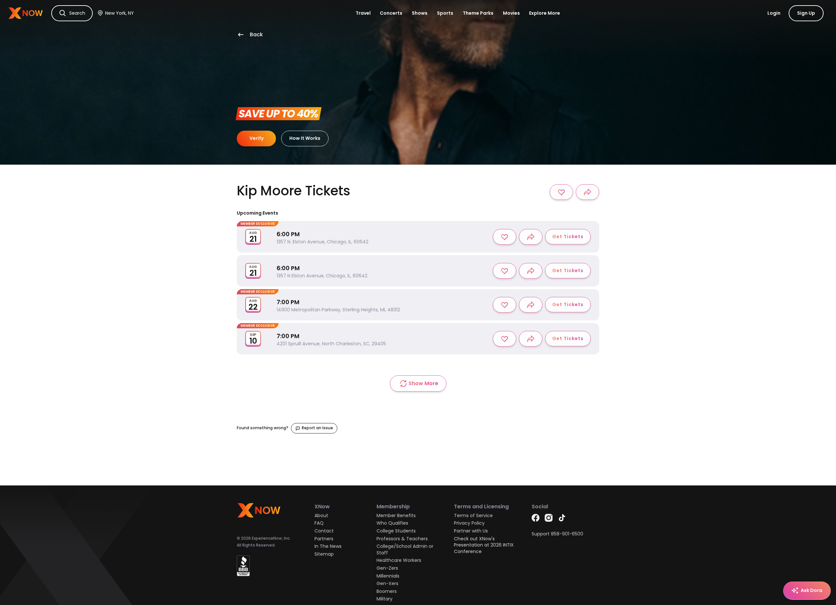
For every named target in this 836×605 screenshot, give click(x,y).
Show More (423, 383)
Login (773, 13)
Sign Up (806, 13)
